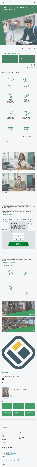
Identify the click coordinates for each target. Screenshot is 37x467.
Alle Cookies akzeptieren (18, 234)
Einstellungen (18, 239)
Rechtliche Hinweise (18, 244)
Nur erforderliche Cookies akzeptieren (18, 237)
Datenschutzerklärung (18, 243)
